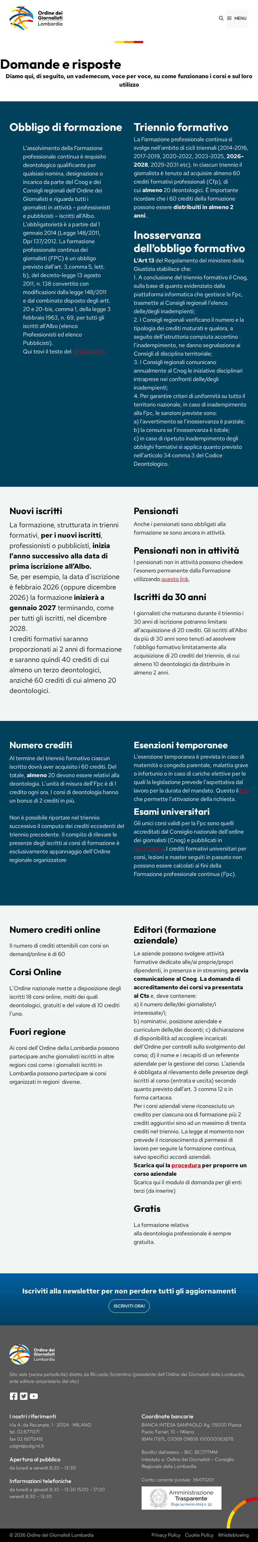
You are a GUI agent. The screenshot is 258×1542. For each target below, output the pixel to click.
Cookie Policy (199, 1535)
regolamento (88, 351)
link (244, 790)
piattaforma (148, 848)
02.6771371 (28, 1432)
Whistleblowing (233, 1535)
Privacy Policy (166, 1535)
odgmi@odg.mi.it (26, 1446)
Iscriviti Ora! (129, 1306)
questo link (174, 579)
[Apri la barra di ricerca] (221, 18)
